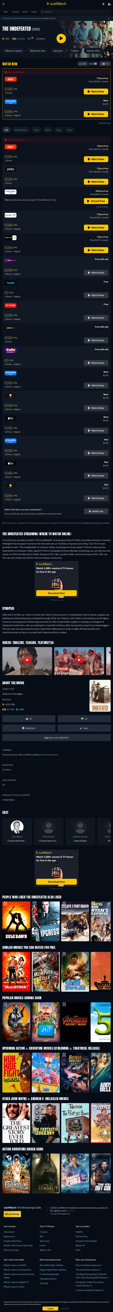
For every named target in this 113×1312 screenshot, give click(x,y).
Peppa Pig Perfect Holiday (53, 1269)
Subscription (21, 129)
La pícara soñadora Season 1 (90, 1290)
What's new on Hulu (14, 1286)
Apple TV (80, 1245)
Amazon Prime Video (86, 1240)
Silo (41, 1236)
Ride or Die (45, 1249)
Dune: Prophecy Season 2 (88, 1265)
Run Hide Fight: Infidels (51, 1265)
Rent (47, 129)
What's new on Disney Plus (17, 1269)
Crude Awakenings (49, 1274)
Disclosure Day (11, 1249)
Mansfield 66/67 (48, 1278)
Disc (69, 129)
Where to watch (13, 50)
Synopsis (58, 50)
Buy (59, 129)
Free (36, 129)
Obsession (9, 1231)
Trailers (75, 50)
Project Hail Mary (12, 1240)
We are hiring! (12, 1214)
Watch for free (37, 50)
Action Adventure (50, 754)
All (6, 129)
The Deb (44, 1283)
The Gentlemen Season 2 (88, 1269)
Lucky (43, 1245)
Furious (44, 1231)
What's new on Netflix (15, 1265)
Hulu (78, 1249)
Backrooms (9, 1236)
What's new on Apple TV (16, 1282)
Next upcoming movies (50, 1259)
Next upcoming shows (86, 1259)
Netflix (79, 1231)
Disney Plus (82, 1236)
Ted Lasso (44, 1240)
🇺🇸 (103, 63)
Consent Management (60, 1213)
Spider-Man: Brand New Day (18, 1245)
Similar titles (93, 50)
